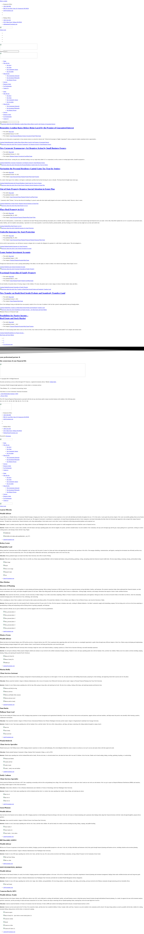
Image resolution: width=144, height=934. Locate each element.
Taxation (37, 176)
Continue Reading (24, 142)
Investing (21, 260)
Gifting (27, 197)
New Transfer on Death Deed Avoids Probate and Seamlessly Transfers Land (32, 293)
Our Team (9, 67)
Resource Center (7, 84)
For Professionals (7, 86)
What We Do (6, 73)
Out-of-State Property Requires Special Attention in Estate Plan (27, 189)
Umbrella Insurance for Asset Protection (17, 232)
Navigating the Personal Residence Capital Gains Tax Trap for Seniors (30, 169)
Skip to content (3, 1)
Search (1, 51)
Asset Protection (14, 136)
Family (33, 136)
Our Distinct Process (11, 80)
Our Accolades (10, 71)
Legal (25, 156)
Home (4, 61)
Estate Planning (21, 176)
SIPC (55, 382)
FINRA (51, 382)
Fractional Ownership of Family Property (18, 273)
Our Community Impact (12, 69)
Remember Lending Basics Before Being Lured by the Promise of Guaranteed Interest (37, 128)
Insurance (37, 240)
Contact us (5, 470)
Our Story (9, 65)
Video (34, 217)
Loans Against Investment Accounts (15, 252)
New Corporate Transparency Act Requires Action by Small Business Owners (33, 148)
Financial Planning (22, 217)
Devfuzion (8, 436)
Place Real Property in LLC (12, 209)
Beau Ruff (11, 131)
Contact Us (5, 88)
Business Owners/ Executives (25, 136)
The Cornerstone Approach (13, 75)
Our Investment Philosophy (13, 77)
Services (5, 82)
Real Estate (38, 136)
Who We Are (6, 63)
